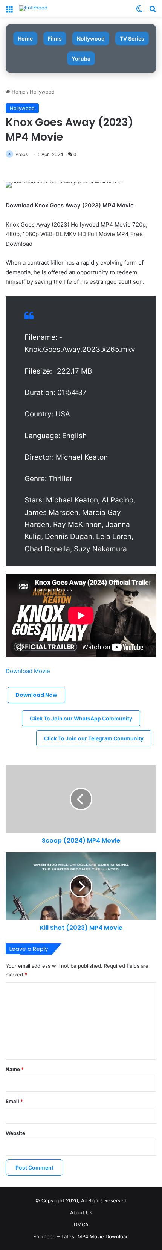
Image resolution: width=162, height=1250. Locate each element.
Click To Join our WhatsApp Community (81, 718)
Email (14, 1101)
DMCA (81, 1224)
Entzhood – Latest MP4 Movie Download (81, 1236)
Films (55, 38)
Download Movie (29, 671)
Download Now (36, 695)
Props (21, 154)
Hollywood (42, 92)
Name (15, 1069)
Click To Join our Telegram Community (94, 738)
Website (15, 1133)
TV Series (132, 38)
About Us (81, 1212)
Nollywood (91, 38)
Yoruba (81, 58)
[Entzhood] (33, 8)
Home (25, 38)
